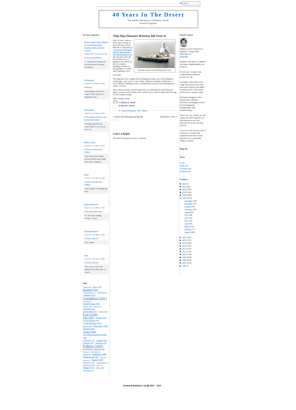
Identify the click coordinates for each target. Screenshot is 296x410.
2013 (184, 246)
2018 (184, 195)
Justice (89, 331)
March (187, 226)
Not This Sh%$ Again (94, 211)
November (189, 204)
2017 (185, 198)
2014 (184, 243)
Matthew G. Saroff (128, 102)
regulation (99, 354)
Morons (89, 87)
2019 (184, 192)
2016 (184, 237)
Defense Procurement (128, 110)
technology (89, 363)
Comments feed (185, 168)
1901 (184, 266)
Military (145, 110)
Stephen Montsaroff (91, 204)
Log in (182, 163)
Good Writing (92, 323)
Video (100, 365)
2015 (184, 240)
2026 (184, 184)
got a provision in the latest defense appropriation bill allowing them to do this (123, 52)
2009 (184, 257)
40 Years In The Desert (148, 14)
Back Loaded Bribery (94, 57)
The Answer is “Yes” (167, 117)
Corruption (95, 298)
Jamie (86, 255)
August (187, 212)
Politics (93, 346)
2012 (184, 249)
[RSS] (181, 3)
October (188, 207)
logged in (127, 138)
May (186, 221)
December (189, 201)
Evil (90, 314)
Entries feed (184, 165)
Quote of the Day (92, 238)
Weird (100, 368)
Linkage (101, 340)
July (186, 215)
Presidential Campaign (94, 349)
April (187, 224)
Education (97, 306)
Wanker (89, 368)
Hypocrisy (101, 326)
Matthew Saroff (89, 142)
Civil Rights (102, 292)
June (186, 218)
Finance (101, 318)
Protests (86, 351)
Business (90, 289)
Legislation (89, 340)
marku (86, 175)
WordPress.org (185, 171)
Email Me (184, 56)
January (187, 232)
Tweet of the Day (92, 262)
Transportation (102, 363)
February (188, 229)
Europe (103, 312)
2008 (184, 260)
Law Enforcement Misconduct (95, 336)
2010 (184, 254)
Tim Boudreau (89, 80)
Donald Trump (91, 304)
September (189, 209)
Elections (89, 309)
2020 (184, 189)
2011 (184, 252)
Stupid (97, 360)
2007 (184, 263)
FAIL (88, 317)
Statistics (86, 360)
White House (88, 370)
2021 (184, 187)
